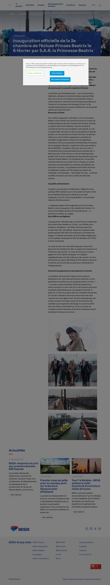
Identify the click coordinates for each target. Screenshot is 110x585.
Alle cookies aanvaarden (60, 79)
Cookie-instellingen (34, 73)
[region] (56, 72)
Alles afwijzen (57, 73)
